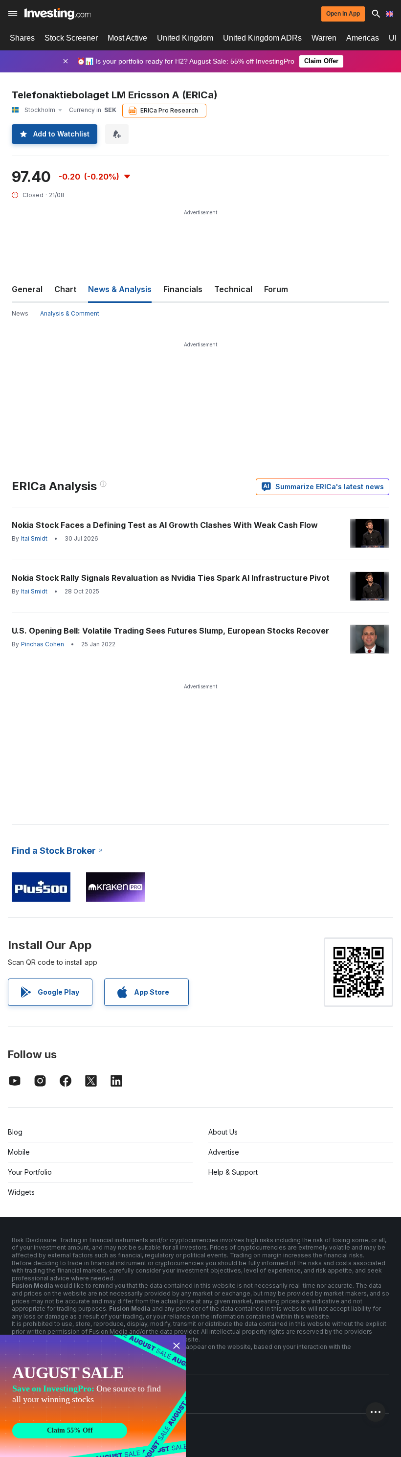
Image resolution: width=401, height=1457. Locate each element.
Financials (182, 289)
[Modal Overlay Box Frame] (93, 1396)
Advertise (223, 1152)
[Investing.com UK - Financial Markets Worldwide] (57, 14)
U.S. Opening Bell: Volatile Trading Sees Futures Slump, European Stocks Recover (170, 631)
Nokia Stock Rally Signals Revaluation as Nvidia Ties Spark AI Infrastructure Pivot (171, 578)
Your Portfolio (30, 1172)
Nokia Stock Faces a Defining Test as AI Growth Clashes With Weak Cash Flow (165, 525)
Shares (22, 38)
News (20, 313)
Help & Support (233, 1172)
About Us (223, 1132)
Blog (15, 1132)
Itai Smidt (34, 538)
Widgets (21, 1192)
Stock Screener (71, 38)
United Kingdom (185, 38)
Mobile (19, 1152)
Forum (276, 289)
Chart (65, 289)
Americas (362, 38)
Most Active (127, 38)
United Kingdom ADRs (262, 38)
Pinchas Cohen (42, 644)
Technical (233, 289)
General (27, 289)
